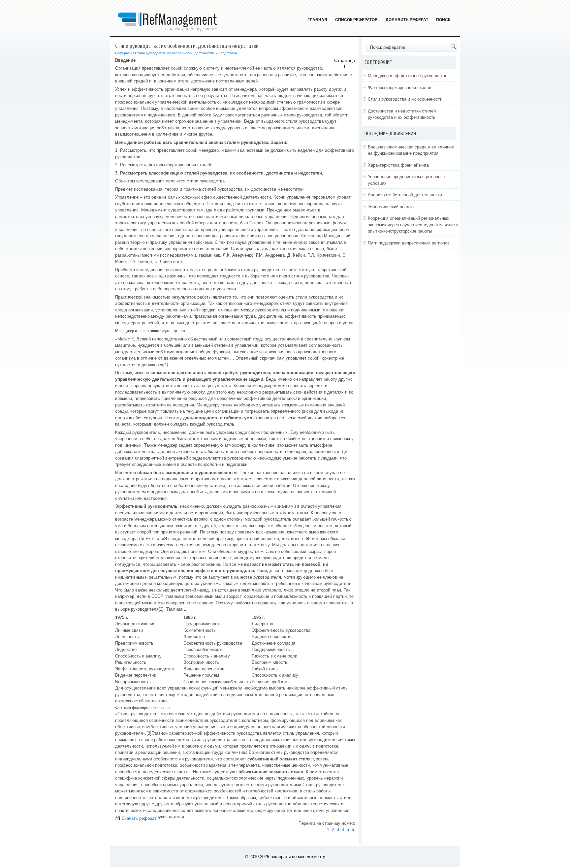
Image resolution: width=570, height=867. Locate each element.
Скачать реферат (138, 818)
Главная (317, 19)
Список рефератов (356, 19)
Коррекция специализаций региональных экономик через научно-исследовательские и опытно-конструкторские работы (413, 225)
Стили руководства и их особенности (405, 99)
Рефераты (123, 53)
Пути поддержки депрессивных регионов (409, 243)
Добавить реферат (407, 19)
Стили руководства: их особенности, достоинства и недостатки (186, 53)
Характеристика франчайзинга (398, 165)
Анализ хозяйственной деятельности (405, 194)
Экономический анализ (391, 206)
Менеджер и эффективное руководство (407, 75)
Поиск (443, 19)
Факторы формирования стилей (399, 87)
